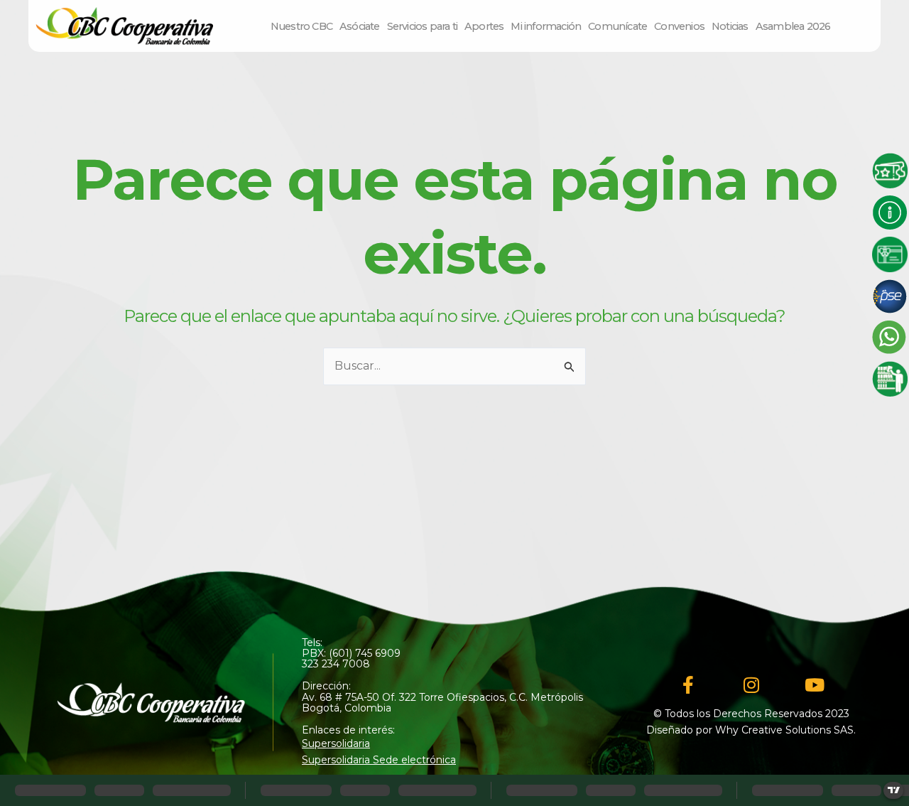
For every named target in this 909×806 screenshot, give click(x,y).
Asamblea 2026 (793, 26)
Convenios (679, 26)
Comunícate (617, 26)
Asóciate (359, 26)
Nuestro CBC (301, 26)
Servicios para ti (422, 26)
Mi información (546, 26)
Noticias (730, 26)
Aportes (484, 26)
